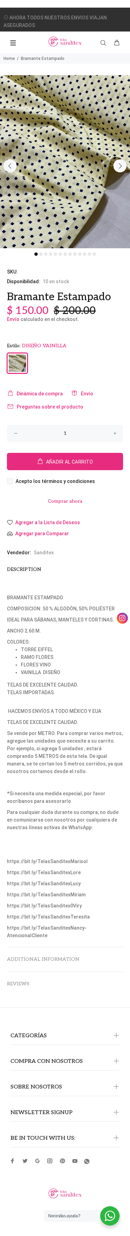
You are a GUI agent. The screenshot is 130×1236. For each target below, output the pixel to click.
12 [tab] (89, 254)
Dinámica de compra (40, 393)
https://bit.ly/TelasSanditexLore (44, 872)
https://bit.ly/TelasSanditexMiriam (46, 894)
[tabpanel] (65, 161)
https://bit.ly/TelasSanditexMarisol (47, 861)
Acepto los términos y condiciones (55, 481)
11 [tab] (84, 254)
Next (120, 165)
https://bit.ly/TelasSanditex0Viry (44, 905)
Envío (13, 319)
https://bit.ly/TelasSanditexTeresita (48, 917)
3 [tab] (45, 254)
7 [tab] (65, 254)
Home (9, 58)
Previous (10, 165)
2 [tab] (41, 254)
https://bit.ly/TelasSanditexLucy (44, 883)
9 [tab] (75, 254)
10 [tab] (79, 254)
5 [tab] (55, 254)
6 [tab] (60, 254)
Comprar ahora (65, 501)
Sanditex (44, 552)
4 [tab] (50, 254)
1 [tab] (36, 254)
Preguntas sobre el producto (50, 407)
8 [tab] (70, 254)
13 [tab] (94, 254)
